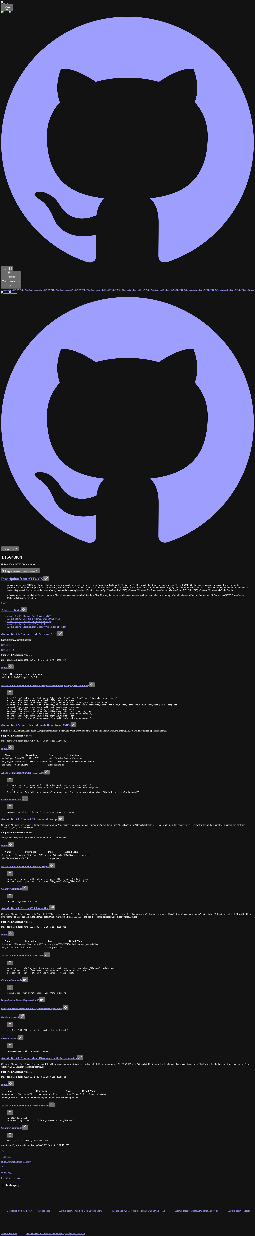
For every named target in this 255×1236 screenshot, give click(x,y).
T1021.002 (192, 290)
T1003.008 (89, 290)
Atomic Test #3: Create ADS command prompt (29, 621)
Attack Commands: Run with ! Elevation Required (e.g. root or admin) (45, 685)
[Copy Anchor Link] (46, 578)
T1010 (122, 290)
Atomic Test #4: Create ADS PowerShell (26, 624)
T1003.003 (37, 290)
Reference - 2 (7, 650)
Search (9, 8)
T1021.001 (182, 290)
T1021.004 (213, 290)
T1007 (116, 290)
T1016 (161, 290)
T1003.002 (27, 290)
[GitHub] (127, 265)
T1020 (174, 290)
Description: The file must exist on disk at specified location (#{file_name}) (32, 1009)
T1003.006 (68, 290)
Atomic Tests (11, 610)
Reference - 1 (7, 645)
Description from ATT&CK (22, 579)
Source (4, 603)
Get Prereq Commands (9, 1038)
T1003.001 (17, 290)
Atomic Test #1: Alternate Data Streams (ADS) (29, 616)
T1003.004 (47, 290)
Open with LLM (28, 571)
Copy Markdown (13, 571)
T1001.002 (6, 290)
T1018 (167, 290)
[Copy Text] (10, 692)
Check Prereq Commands (10, 1017)
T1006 (110, 290)
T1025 (242, 290)
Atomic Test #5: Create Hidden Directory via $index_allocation (36, 627)
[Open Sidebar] (10, 268)
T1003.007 (78, 290)
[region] (127, 708)
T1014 (134, 290)
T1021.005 (223, 290)
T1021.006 (233, 290)
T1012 (128, 290)
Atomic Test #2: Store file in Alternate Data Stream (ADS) (34, 619)
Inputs (4, 667)
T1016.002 (153, 290)
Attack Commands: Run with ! (22, 773)
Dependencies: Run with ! (20, 1000)
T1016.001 (143, 290)
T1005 (103, 290)
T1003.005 (58, 290)
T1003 (97, 290)
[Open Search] (4, 268)
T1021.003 (202, 290)
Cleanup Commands (11, 799)
